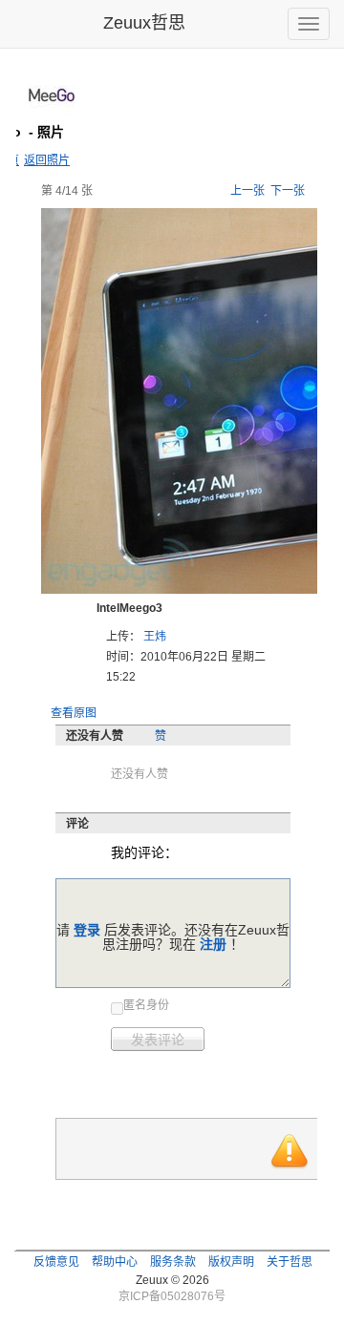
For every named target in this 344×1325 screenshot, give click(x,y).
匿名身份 (146, 1005)
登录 (87, 929)
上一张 (247, 191)
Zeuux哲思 (144, 22)
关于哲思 (289, 1262)
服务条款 (173, 1262)
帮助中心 (115, 1262)
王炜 (154, 636)
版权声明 (231, 1262)
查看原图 (74, 713)
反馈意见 (56, 1262)
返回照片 (47, 160)
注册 (213, 944)
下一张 (287, 191)
